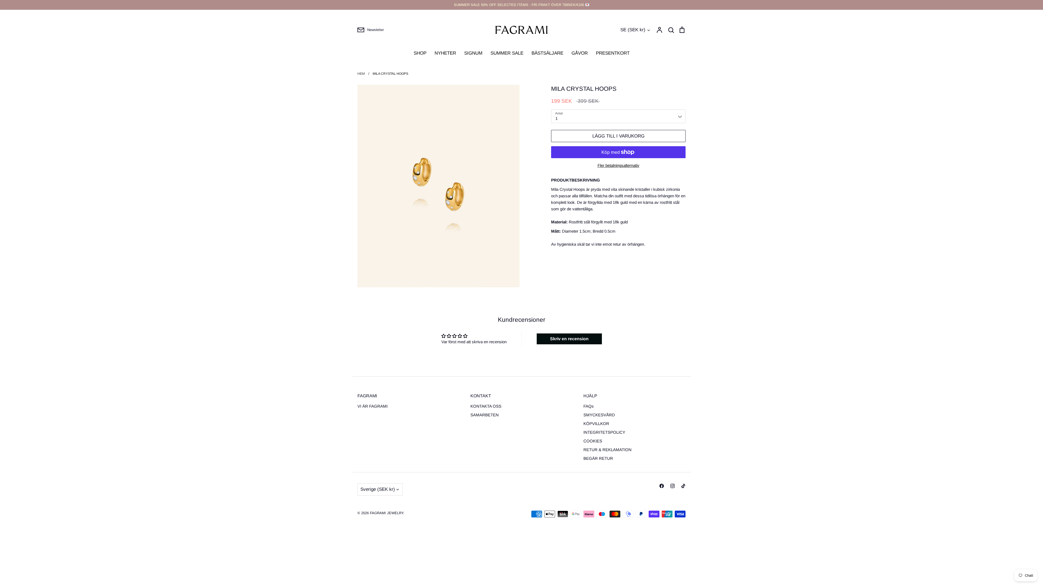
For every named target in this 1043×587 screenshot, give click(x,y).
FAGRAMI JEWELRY (386, 513)
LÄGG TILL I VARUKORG (618, 136)
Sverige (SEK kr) (377, 489)
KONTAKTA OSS (485, 406)
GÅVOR (579, 53)
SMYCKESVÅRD (599, 415)
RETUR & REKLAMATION (607, 449)
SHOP (420, 53)
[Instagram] (672, 485)
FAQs (588, 406)
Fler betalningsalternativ (618, 165)
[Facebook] (661, 485)
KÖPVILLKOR (596, 423)
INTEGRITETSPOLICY (604, 432)
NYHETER (445, 53)
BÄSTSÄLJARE (547, 53)
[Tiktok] (683, 485)
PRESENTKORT (613, 53)
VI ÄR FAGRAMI (372, 406)
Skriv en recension (569, 338)
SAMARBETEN (484, 415)
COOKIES (592, 441)
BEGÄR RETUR (598, 458)
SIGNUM (473, 53)
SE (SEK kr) (632, 29)
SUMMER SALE (507, 53)
